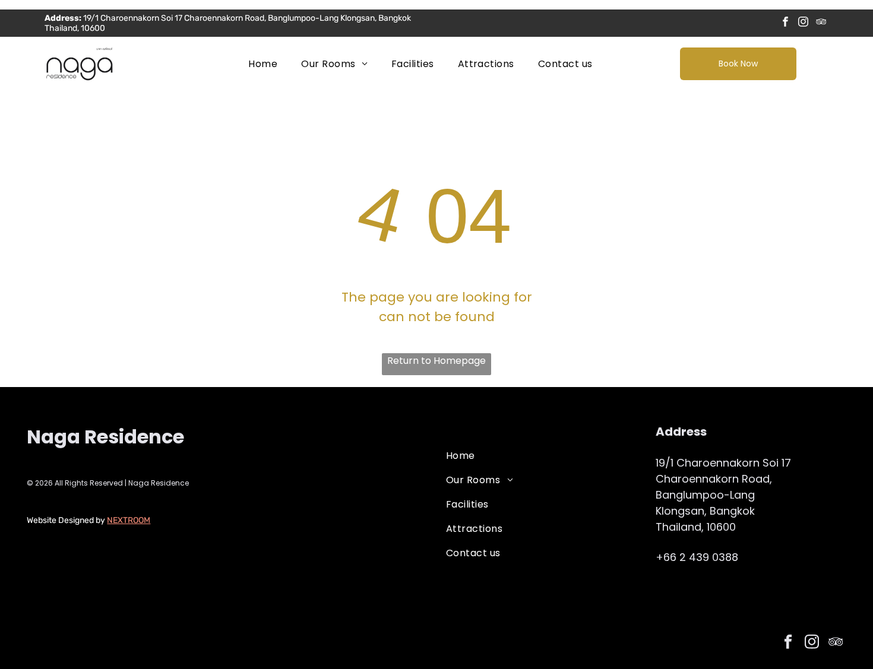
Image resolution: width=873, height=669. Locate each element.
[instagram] (803, 23)
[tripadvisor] (821, 23)
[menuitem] (262, 63)
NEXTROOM (128, 520)
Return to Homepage (436, 360)
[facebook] (785, 23)
